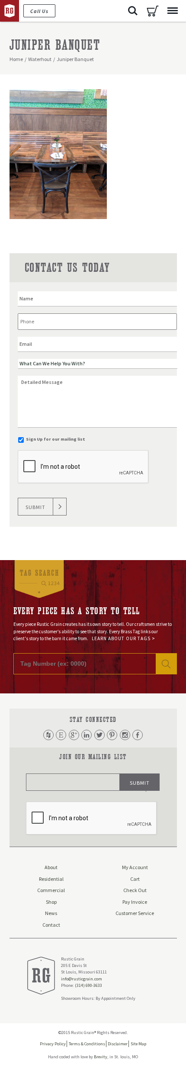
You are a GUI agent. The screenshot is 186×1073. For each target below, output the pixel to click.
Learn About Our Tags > (123, 638)
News (51, 913)
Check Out (135, 890)
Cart (152, 10)
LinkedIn (86, 735)
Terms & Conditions (87, 1044)
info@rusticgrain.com (81, 979)
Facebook (137, 735)
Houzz (48, 735)
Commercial (51, 890)
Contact (51, 925)
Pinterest (112, 735)
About (51, 867)
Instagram (125, 735)
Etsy (61, 735)
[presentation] (83, 467)
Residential (51, 879)
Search (132, 10)
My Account (135, 867)
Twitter (99, 735)
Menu (172, 10)
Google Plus (74, 735)
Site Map (138, 1044)
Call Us (39, 11)
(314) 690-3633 (88, 985)
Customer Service (134, 913)
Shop (51, 902)
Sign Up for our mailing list (55, 439)
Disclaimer (118, 1044)
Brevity (100, 1057)
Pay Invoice (134, 902)
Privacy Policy (53, 1044)
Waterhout (39, 59)
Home (16, 59)
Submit (35, 507)
